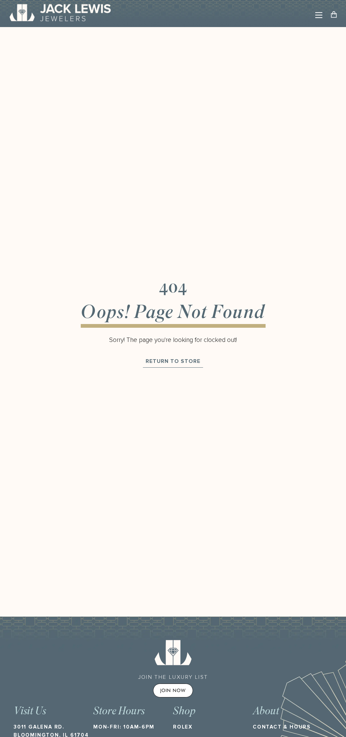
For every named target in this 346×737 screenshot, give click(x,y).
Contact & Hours (282, 727)
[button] (335, 15)
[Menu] (318, 15)
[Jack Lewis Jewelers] (60, 13)
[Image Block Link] (173, 652)
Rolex (183, 727)
